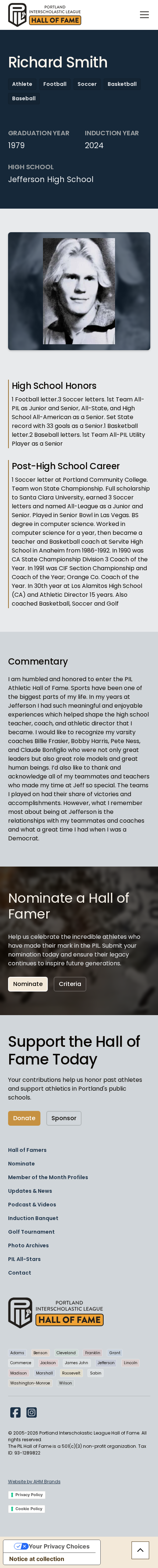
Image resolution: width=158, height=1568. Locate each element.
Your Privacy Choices (59, 1546)
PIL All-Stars (24, 1259)
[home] (45, 15)
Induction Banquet (33, 1218)
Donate (24, 1118)
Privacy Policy (29, 1494)
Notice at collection (36, 1558)
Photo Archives (28, 1245)
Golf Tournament (31, 1232)
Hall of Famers (27, 1150)
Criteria (70, 984)
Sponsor (63, 1118)
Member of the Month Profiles (48, 1177)
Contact (19, 1272)
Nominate (28, 984)
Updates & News (30, 1191)
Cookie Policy (28, 1508)
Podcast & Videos (32, 1204)
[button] (143, 15)
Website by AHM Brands (34, 1481)
